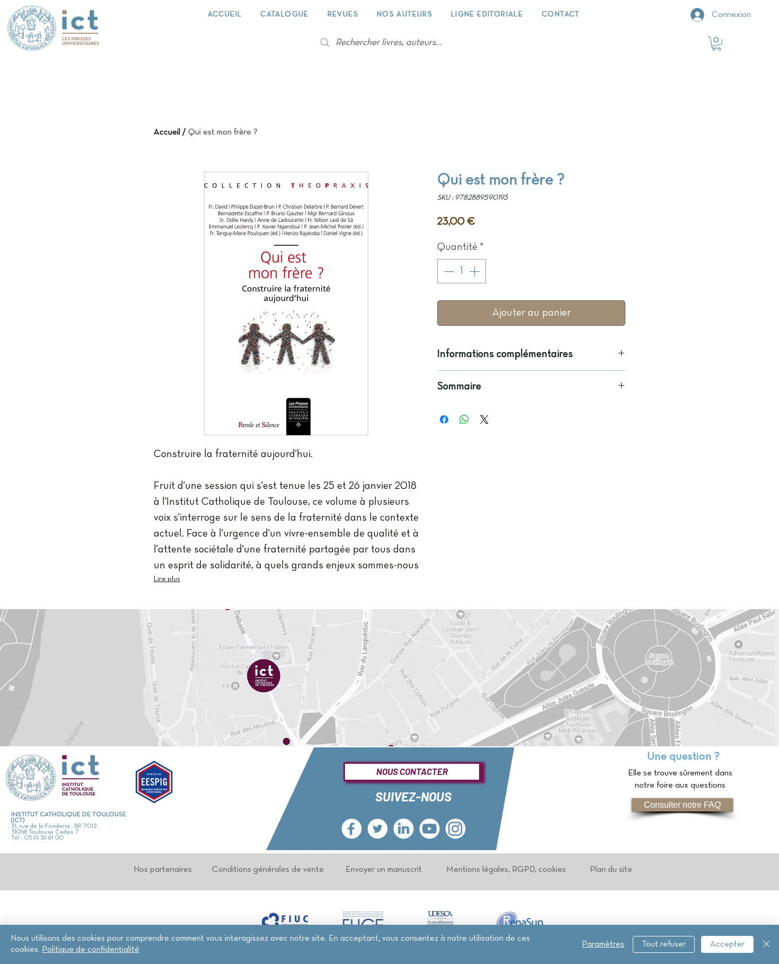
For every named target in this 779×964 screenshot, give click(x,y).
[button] (716, 44)
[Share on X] (484, 419)
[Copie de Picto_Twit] (377, 828)
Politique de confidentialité (90, 949)
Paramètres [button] (603, 944)
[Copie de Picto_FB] (351, 828)
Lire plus (167, 579)
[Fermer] (766, 944)
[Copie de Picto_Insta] (455, 828)
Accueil (167, 132)
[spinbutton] (461, 271)
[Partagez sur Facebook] (444, 419)
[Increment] (475, 271)
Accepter (727, 944)
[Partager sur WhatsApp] (464, 419)
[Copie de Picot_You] (429, 828)
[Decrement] (448, 271)
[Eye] (285, 921)
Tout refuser (664, 944)
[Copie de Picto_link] (403, 828)
